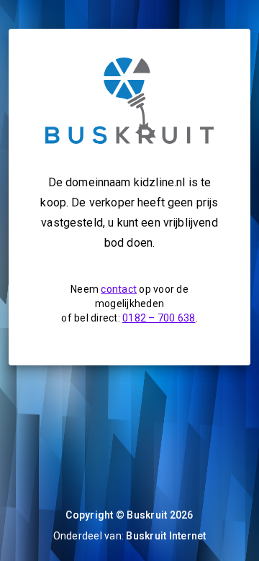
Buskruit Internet (166, 536)
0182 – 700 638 (159, 318)
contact (119, 289)
